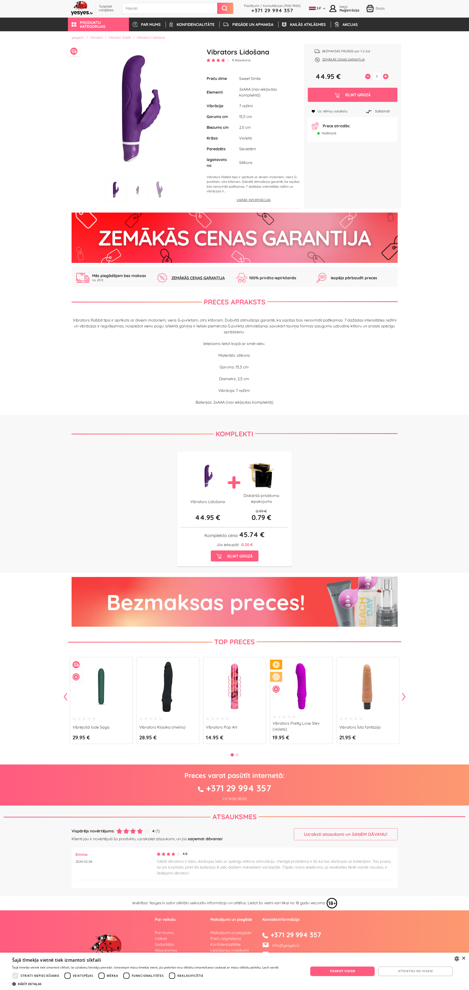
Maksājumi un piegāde (230, 932)
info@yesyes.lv (285, 945)
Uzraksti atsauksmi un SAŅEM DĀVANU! (345, 834)
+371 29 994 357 (272, 10)
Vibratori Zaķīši (119, 37)
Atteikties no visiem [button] (415, 971)
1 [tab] (115, 189)
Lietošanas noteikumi (229, 950)
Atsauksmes (235, 816)
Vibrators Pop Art (221, 727)
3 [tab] (159, 189)
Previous (65, 697)
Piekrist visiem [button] (342, 971)
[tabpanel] (137, 107)
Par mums (164, 932)
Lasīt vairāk (270, 967)
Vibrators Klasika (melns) (162, 727)
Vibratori (96, 37)
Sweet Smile (250, 78)
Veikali (161, 938)
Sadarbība (164, 944)
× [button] (463, 958)
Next (403, 697)
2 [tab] (137, 189)
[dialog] (234, 971)
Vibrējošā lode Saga (91, 727)
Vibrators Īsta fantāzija (360, 727)
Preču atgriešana (225, 938)
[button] (98, 24)
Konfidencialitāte (225, 944)
